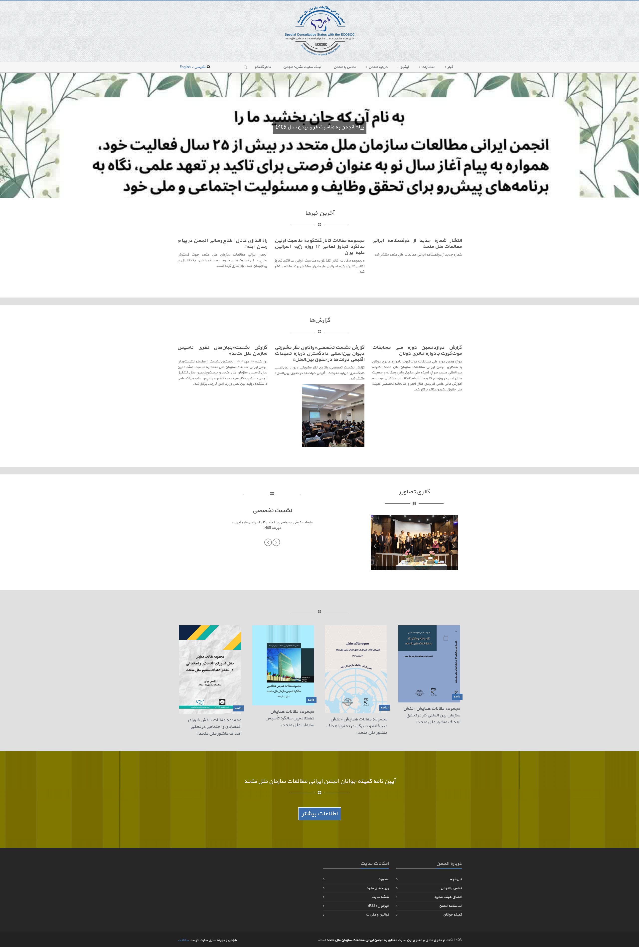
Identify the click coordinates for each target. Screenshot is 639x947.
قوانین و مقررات (377, 914)
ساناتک (183, 940)
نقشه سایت (380, 897)
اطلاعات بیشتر (319, 814)
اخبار (451, 67)
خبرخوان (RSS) (378, 906)
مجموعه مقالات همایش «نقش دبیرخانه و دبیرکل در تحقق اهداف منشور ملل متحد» (356, 726)
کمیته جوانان (452, 914)
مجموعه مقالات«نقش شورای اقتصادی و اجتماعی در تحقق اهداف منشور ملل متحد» (214, 727)
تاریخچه (456, 879)
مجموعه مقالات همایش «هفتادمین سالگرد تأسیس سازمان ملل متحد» (289, 718)
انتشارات (428, 67)
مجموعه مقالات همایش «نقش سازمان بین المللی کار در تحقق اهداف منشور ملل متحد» (431, 715)
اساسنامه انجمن (450, 906)
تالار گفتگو (263, 67)
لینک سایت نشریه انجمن (302, 67)
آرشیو (404, 67)
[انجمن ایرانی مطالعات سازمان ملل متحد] (319, 30)
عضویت (383, 879)
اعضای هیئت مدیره (448, 897)
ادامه (457, 696)
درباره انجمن (378, 67)
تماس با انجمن (344, 67)
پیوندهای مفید (377, 888)
